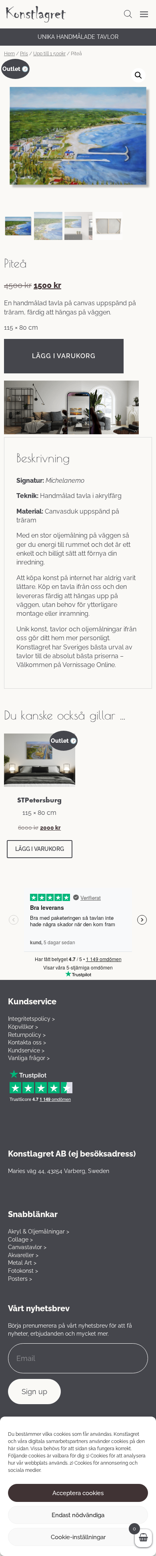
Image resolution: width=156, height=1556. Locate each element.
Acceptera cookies (78, 1493)
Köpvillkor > (23, 1027)
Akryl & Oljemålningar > (38, 1231)
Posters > (20, 1279)
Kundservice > (26, 1050)
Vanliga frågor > (29, 1058)
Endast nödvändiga (78, 1515)
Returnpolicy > (27, 1035)
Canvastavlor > (27, 1247)
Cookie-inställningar (78, 1537)
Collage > (20, 1239)
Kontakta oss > (27, 1042)
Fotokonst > (23, 1271)
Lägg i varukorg (64, 356)
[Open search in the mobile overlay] (128, 14)
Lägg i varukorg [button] (39, 849)
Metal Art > (22, 1263)
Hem (9, 53)
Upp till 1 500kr (49, 53)
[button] (138, 75)
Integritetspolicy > (31, 1019)
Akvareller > (23, 1255)
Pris (24, 53)
